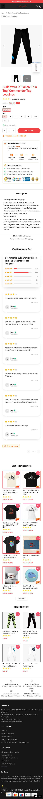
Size (4, 113)
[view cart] (40, 6)
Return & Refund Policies (9, 758)
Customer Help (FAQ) (8, 764)
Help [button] (39, 796)
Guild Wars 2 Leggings (9, 16)
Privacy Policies (6, 736)
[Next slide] (39, 46)
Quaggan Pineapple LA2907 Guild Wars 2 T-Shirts (10, 492)
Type (4, 106)
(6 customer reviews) (18, 99)
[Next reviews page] (38, 451)
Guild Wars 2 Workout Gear (17, 13)
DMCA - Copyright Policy (9, 739)
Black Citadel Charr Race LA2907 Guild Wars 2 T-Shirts (31, 492)
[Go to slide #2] (27, 78)
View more (22, 598)
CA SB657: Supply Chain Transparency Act (15, 742)
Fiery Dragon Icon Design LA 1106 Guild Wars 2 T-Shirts (11, 525)
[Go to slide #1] (16, 78)
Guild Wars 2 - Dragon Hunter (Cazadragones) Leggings (30, 633)
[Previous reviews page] (28, 451)
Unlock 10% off (4, 790)
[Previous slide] (4, 46)
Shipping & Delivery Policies (10, 752)
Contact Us (5, 761)
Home (3, 13)
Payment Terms (6, 755)
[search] (36, 6)
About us (4, 731)
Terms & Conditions (7, 733)
